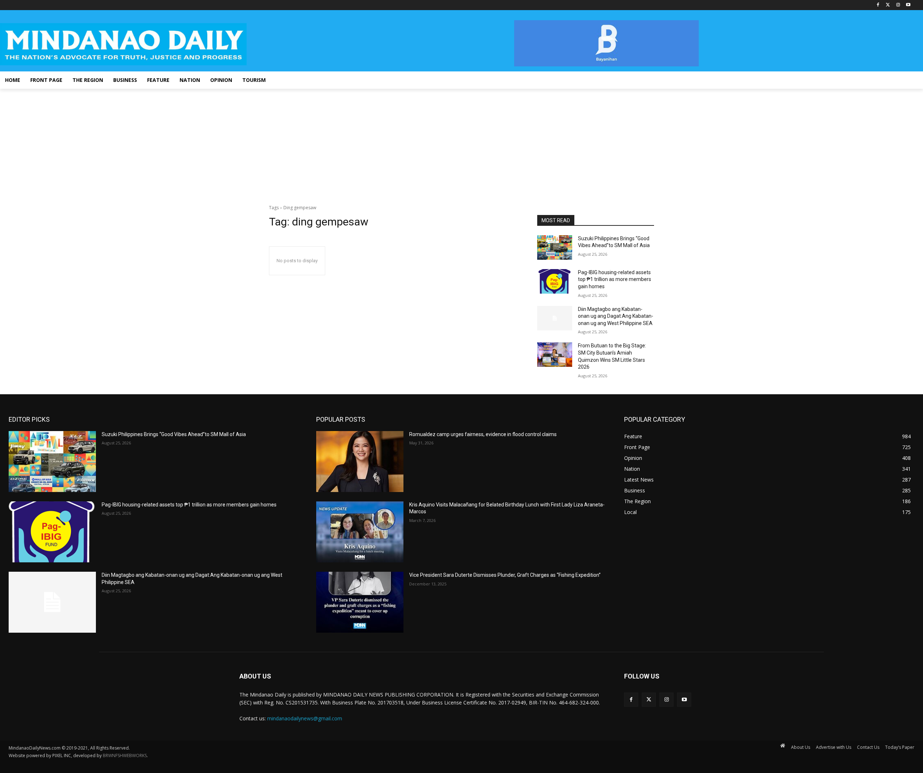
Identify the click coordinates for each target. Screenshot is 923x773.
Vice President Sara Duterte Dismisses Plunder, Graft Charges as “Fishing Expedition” (505, 575)
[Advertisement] (461, 142)
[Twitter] (888, 5)
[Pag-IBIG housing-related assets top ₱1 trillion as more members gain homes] (554, 281)
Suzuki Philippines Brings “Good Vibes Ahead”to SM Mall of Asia (174, 434)
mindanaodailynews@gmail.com (304, 718)
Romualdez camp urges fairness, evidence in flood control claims (483, 434)
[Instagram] (898, 5)
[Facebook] (878, 5)
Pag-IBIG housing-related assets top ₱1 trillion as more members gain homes (614, 279)
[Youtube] (908, 5)
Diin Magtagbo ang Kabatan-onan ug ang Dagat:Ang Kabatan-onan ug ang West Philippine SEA (615, 316)
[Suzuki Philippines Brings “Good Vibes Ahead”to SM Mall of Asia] (554, 247)
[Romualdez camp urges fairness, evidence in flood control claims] (359, 461)
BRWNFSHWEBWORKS (125, 755)
